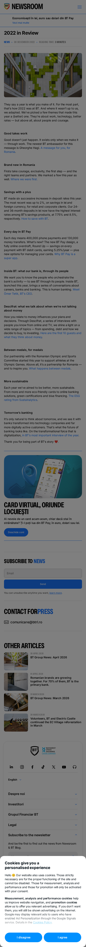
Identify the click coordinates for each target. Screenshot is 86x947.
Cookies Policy (42, 922)
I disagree (23, 937)
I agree (62, 937)
